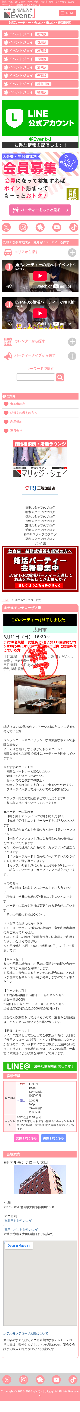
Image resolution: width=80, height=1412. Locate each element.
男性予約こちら (53, 1138)
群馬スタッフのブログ (40, 516)
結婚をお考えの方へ (23, 412)
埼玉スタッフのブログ (40, 507)
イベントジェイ (27, 34)
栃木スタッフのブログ (40, 512)
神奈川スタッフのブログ (40, 534)
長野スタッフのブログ (40, 521)
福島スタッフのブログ (40, 539)
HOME (5, 600)
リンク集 (40, 543)
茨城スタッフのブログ (40, 525)
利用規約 (16, 421)
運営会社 (16, 430)
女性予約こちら (26, 1138)
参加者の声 (17, 403)
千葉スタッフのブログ (40, 530)
